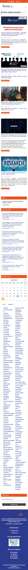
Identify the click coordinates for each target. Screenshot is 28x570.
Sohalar (4, 304)
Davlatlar (10, 304)
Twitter (14, 554)
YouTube (15, 556)
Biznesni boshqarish (8, 243)
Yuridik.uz (18, 567)
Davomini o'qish (5, 80)
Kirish (18, 1)
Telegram (15, 558)
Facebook (15, 552)
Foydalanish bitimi (18, 523)
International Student (6, 76)
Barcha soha (6, 219)
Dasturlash (5, 269)
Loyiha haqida (9, 523)
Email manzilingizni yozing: (7, 499)
